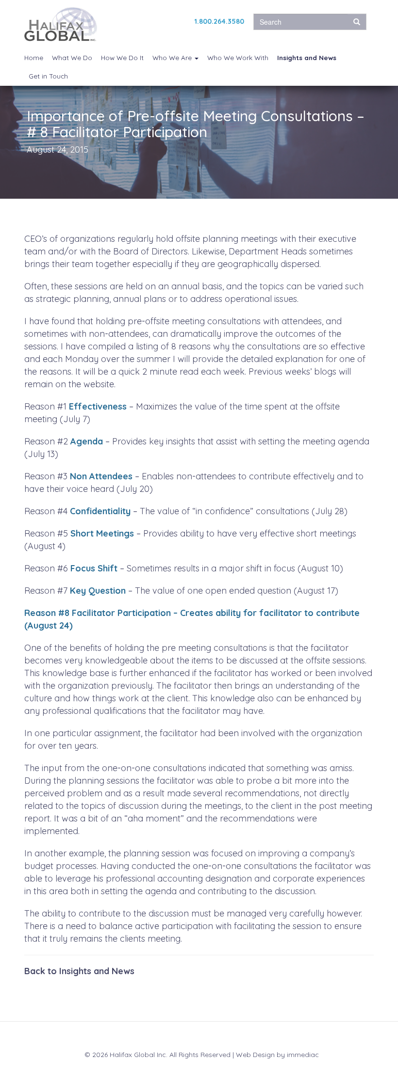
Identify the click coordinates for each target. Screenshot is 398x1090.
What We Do (72, 57)
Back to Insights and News (79, 971)
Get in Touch (48, 76)
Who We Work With (237, 57)
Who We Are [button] (173, 57)
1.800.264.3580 (219, 21)
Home (33, 57)
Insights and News (306, 57)
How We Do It (122, 57)
